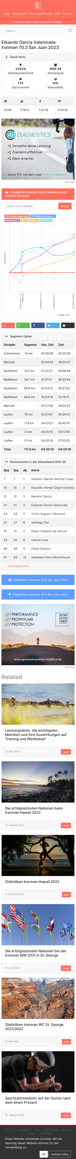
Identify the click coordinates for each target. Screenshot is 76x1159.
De (13, 1129)
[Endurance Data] (38, 5)
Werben (66, 1129)
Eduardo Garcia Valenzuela (49, 505)
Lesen (65, 751)
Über (57, 13)
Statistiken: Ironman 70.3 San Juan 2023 (39, 580)
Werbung (69, 182)
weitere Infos (59, 1154)
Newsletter (24, 1129)
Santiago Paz (40, 522)
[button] (8, 325)
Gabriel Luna (39, 540)
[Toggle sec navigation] (70, 30)
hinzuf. (65, 206)
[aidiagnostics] (38, 149)
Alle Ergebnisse (18, 566)
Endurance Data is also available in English (37, 21)
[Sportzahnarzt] (38, 634)
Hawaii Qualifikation (40, 13)
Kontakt (67, 13)
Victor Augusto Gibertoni (48, 514)
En (6, 1129)
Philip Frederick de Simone (49, 531)
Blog (6, 13)
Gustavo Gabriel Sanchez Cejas (52, 479)
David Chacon (40, 548)
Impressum (45, 1133)
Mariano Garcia (41, 496)
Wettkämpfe (19, 13)
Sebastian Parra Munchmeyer (50, 557)
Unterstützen (51, 1129)
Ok (44, 1154)
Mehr (66, 894)
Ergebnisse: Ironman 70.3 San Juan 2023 (39, 594)
